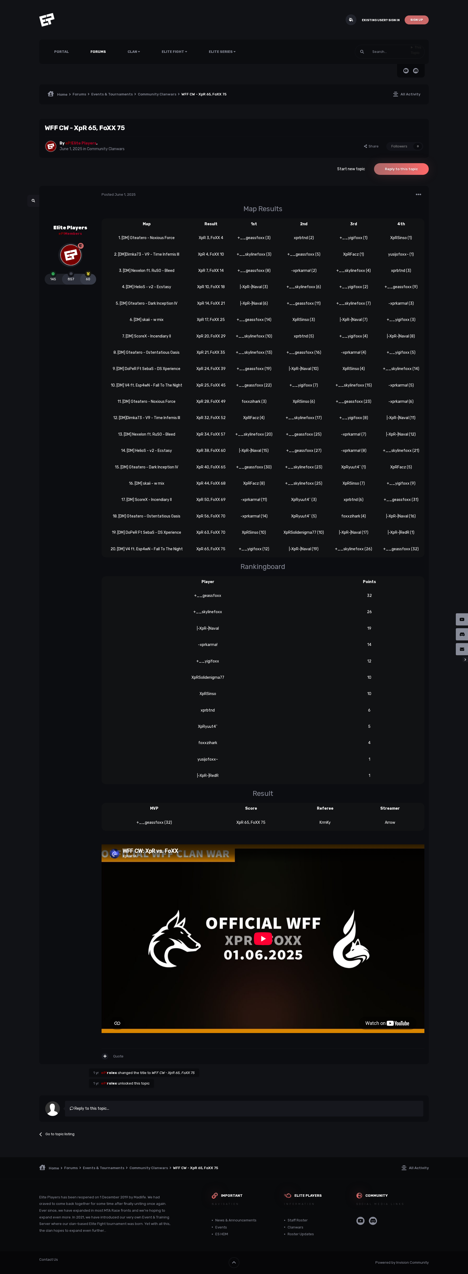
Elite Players (70, 228)
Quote (118, 1056)
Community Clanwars (106, 149)
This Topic (416, 50)
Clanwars (295, 1227)
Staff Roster (298, 1220)
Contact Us (48, 1259)
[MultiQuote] (105, 1056)
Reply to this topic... (91, 1108)
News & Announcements (235, 1220)
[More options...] (418, 194)
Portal (61, 52)
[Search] (362, 52)
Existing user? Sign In (381, 20)
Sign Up (416, 20)
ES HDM (221, 1234)
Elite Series (221, 52)
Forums (98, 52)
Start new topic (351, 169)
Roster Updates (301, 1234)
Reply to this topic (401, 169)
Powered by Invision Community (402, 1262)
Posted (119, 194)
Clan (133, 52)
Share (373, 146)
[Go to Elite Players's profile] (51, 146)
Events (221, 1227)
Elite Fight (173, 52)
